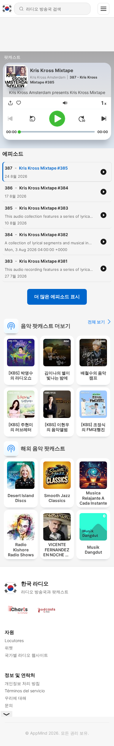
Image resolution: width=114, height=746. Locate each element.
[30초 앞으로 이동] (82, 118)
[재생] (57, 119)
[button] (65, 103)
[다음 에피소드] (103, 118)
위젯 (9, 647)
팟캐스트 (12, 57)
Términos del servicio (25, 690)
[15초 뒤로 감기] (32, 118)
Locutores (14, 640)
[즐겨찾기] (18, 103)
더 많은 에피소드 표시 (57, 296)
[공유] (10, 103)
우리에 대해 (15, 698)
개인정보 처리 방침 (22, 683)
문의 (9, 705)
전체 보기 (96, 321)
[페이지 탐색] (103, 9)
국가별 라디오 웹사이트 (26, 655)
